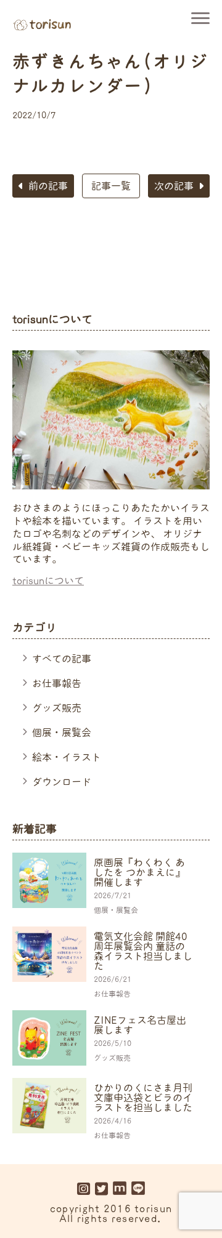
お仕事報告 (56, 683)
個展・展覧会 (61, 732)
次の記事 (174, 186)
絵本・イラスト (66, 757)
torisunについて (48, 580)
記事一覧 (111, 186)
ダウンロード (61, 782)
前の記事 (48, 186)
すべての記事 (61, 659)
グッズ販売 (56, 708)
